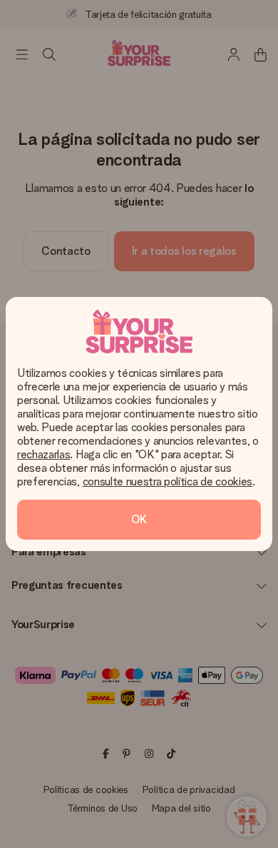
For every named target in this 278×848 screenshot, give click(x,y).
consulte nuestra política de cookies (167, 481)
